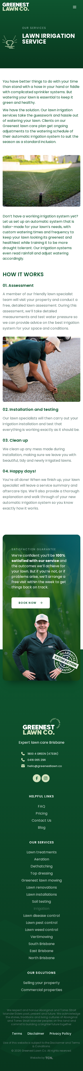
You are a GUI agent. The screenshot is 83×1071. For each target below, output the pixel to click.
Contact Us (41, 820)
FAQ (41, 806)
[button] (75, 7)
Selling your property (41, 982)
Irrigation (41, 908)
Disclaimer (35, 1033)
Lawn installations (41, 894)
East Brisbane (41, 950)
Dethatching (41, 866)
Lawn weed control (41, 929)
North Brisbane (42, 957)
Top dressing (41, 873)
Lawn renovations (41, 887)
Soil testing (41, 901)
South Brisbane (42, 943)
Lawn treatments (42, 852)
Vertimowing (42, 936)
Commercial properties (41, 989)
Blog (41, 827)
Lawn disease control (41, 915)
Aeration (41, 859)
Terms (17, 1033)
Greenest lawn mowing (41, 880)
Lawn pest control (41, 922)
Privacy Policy (60, 1033)
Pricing (41, 813)
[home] (15, 8)
